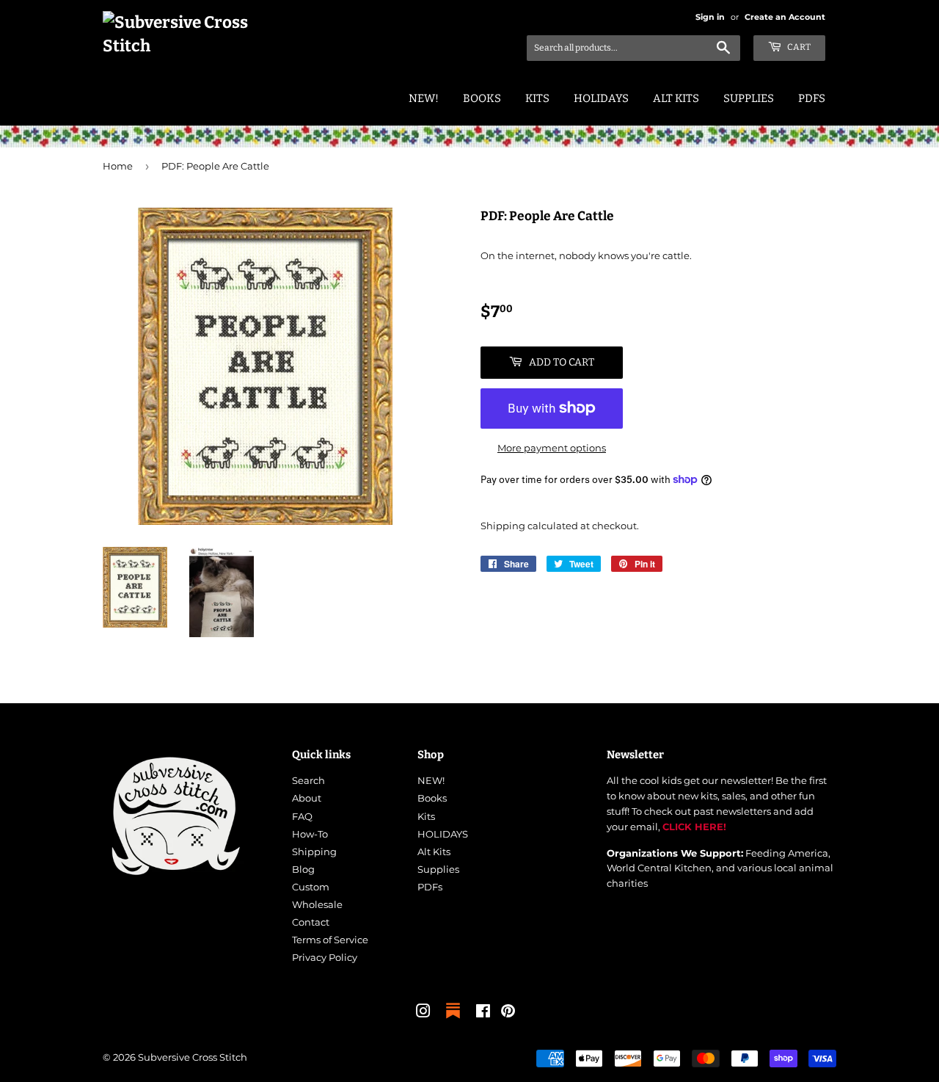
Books (482, 98)
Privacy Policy (324, 957)
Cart (798, 47)
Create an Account (785, 17)
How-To (310, 834)
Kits (537, 98)
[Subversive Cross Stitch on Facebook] (483, 1013)
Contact (310, 922)
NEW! (424, 98)
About (306, 798)
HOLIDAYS (601, 98)
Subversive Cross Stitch (192, 1057)
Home (118, 166)
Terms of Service (330, 939)
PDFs (811, 98)
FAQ (302, 816)
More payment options (551, 448)
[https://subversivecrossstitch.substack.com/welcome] (453, 1019)
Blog (303, 869)
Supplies (748, 98)
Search (308, 780)
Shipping (503, 525)
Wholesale (317, 904)
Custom (310, 887)
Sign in (710, 17)
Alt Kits (676, 98)
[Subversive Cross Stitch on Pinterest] (508, 1013)
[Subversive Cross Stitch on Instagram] (423, 1013)
